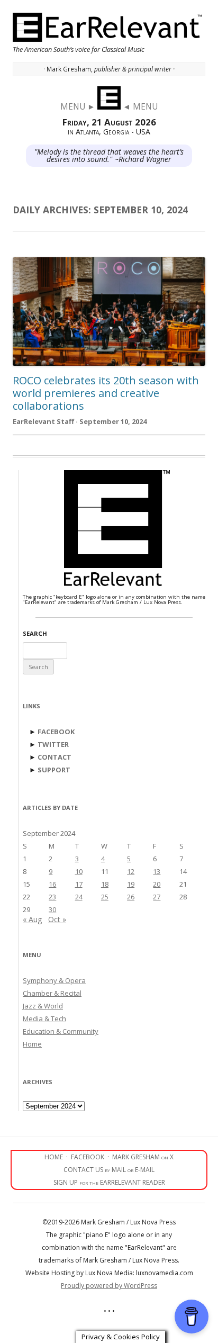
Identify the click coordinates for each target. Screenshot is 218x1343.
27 (156, 897)
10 (79, 871)
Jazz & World (43, 1006)
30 (52, 909)
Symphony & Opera (54, 980)
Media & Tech (44, 1018)
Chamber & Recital (52, 993)
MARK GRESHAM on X (143, 1156)
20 (156, 884)
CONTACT (54, 757)
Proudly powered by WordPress (109, 1285)
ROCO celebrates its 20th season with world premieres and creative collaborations (106, 393)
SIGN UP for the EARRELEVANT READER (109, 1182)
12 (130, 871)
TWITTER (53, 744)
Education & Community (60, 1031)
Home (32, 1044)
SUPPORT (54, 769)
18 (104, 884)
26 (130, 897)
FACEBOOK (56, 731)
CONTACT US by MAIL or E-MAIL (109, 1169)
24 (79, 897)
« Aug (32, 919)
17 (79, 884)
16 (52, 884)
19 (130, 884)
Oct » (57, 919)
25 (104, 897)
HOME (53, 1156)
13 (156, 871)
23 (52, 897)
